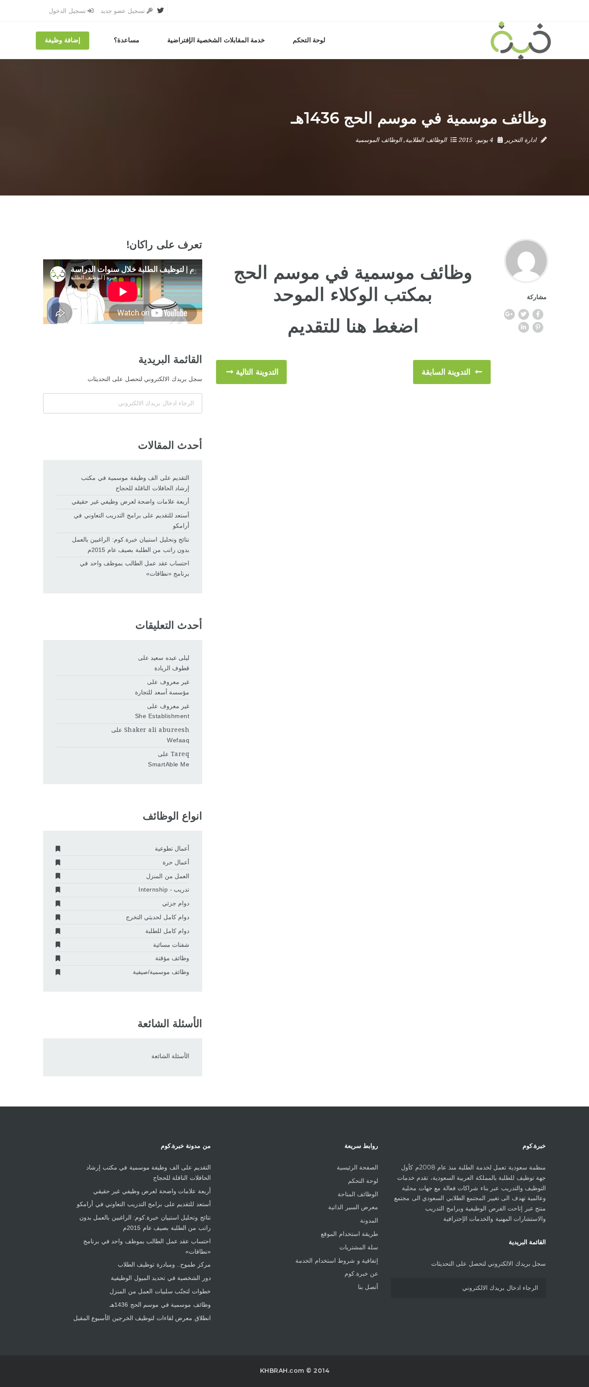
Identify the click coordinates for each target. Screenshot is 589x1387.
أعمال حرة (176, 862)
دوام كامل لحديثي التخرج (157, 917)
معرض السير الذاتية (353, 1207)
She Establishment (162, 715)
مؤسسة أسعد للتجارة (162, 692)
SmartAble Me (168, 764)
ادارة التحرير (521, 139)
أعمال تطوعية (172, 848)
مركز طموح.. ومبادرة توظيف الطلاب (164, 1264)
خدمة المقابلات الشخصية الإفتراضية (216, 40)
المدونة (369, 1220)
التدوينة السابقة (446, 372)
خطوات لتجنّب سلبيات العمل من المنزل (160, 1291)
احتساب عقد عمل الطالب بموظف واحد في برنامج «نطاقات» (134, 568)
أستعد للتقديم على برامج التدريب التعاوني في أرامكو (131, 520)
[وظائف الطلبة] (520, 40)
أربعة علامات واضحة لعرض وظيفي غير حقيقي (130, 501)
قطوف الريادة (171, 668)
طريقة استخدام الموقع (349, 1233)
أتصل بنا (368, 1286)
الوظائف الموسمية (378, 139)
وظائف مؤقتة (172, 958)
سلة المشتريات (358, 1247)
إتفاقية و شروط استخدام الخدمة (336, 1260)
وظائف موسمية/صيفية (161, 971)
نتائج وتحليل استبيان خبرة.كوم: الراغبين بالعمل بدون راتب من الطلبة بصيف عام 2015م (130, 544)
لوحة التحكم (309, 40)
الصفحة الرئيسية (357, 1167)
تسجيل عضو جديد (123, 10)
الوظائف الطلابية (426, 139)
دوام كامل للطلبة (167, 930)
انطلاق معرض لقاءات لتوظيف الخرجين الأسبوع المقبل (142, 1317)
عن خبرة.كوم (361, 1273)
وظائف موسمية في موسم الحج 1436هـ (160, 1304)
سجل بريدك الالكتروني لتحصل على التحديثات (145, 378)
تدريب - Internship (163, 889)
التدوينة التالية (257, 372)
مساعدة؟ (126, 40)
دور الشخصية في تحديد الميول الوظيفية (161, 1277)
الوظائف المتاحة (358, 1194)
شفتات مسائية (171, 944)
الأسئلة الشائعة (170, 1056)
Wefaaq (178, 740)
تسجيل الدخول (68, 10)
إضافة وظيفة (62, 40)
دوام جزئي (175, 903)
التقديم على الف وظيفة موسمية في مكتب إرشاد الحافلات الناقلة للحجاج (135, 483)
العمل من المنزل (167, 876)
